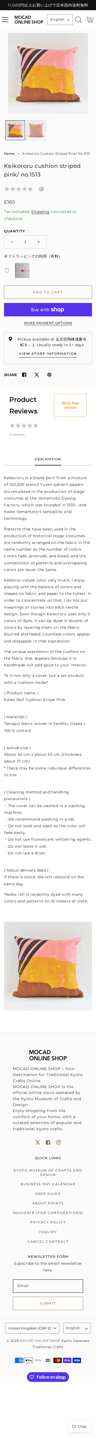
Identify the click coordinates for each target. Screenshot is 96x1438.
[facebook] (48, 1142)
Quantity (14, 231)
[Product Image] (48, 73)
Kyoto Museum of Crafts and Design (48, 1172)
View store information (48, 354)
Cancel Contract (48, 1242)
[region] (48, 5)
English (57, 19)
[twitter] (38, 1142)
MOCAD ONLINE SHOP (40, 1341)
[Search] (78, 19)
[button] (5, 20)
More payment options (48, 323)
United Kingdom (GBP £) (29, 1328)
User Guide (48, 1194)
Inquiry (48, 1232)
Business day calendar (48, 1184)
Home (9, 153)
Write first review (70, 405)
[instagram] (58, 1142)
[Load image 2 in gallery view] (36, 130)
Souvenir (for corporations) (48, 1213)
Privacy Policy (48, 1222)
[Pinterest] (49, 374)
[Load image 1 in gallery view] (15, 130)
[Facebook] (24, 374)
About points (48, 1203)
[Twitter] (36, 374)
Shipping (40, 211)
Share (10, 375)
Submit (48, 1303)
